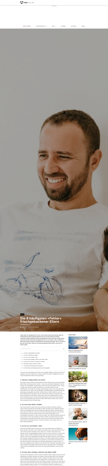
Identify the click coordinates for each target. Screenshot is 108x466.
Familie (83, 26)
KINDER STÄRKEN (27, 26)
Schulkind (73, 26)
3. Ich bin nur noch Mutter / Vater (30, 357)
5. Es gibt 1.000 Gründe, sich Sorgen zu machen (34, 361)
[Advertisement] (54, 15)
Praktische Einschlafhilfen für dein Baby (77, 368)
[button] (63, 348)
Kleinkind (63, 26)
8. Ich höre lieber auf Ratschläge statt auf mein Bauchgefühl (36, 368)
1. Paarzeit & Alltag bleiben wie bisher (31, 353)
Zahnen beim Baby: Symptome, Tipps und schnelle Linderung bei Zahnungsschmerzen (78, 423)
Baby (53, 26)
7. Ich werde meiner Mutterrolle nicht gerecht (33, 365)
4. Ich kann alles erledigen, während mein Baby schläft (35, 359)
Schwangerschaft (40, 26)
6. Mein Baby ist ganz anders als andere (32, 363)
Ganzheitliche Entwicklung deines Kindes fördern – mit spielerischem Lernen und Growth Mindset (78, 385)
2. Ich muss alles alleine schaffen (30, 355)
